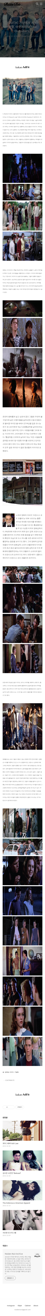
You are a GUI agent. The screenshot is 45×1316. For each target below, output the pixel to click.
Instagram (11, 1305)
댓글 (5, 1245)
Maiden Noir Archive (14, 1253)
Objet (20, 1305)
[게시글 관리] (12, 1107)
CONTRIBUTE (9, 1080)
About (36, 1305)
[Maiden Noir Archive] (13, 4)
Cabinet (28, 1305)
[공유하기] (9, 1107)
